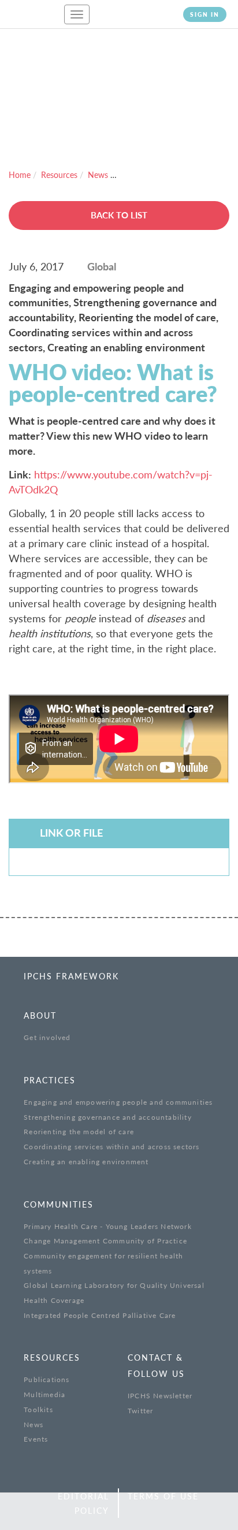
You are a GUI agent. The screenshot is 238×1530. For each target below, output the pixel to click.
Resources (59, 175)
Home (20, 175)
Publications (46, 1379)
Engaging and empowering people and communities (118, 1102)
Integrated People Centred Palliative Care (100, 1315)
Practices (50, 1080)
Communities (59, 1204)
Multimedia (44, 1394)
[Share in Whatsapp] (72, 1511)
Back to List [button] (119, 215)
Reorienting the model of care (79, 1131)
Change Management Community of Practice (105, 1240)
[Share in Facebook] (19, 1511)
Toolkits (38, 1409)
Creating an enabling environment (86, 1161)
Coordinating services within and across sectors (111, 1146)
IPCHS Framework (71, 976)
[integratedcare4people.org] (29, 19)
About (40, 1015)
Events (36, 1439)
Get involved (47, 1037)
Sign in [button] (205, 14)
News (98, 175)
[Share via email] (98, 1511)
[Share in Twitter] (45, 1511)
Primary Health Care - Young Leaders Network (108, 1226)
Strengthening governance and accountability (108, 1117)
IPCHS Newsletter (160, 1395)
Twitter (140, 1410)
